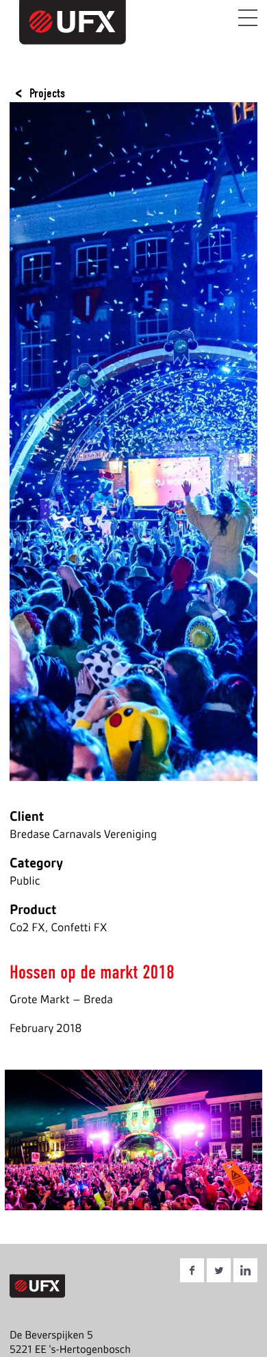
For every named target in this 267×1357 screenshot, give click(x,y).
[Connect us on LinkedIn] (245, 1272)
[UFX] (45, 36)
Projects (47, 93)
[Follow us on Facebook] (192, 1272)
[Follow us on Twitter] (219, 1272)
